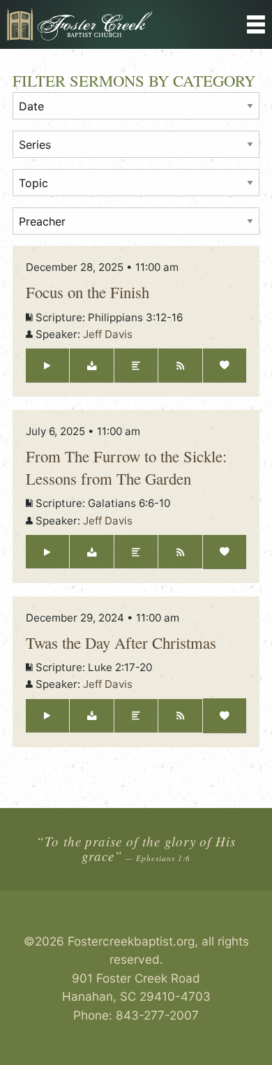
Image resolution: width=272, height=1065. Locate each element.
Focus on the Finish (87, 291)
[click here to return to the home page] (102, 24)
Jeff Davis (108, 334)
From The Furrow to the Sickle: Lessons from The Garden (126, 467)
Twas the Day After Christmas (121, 642)
